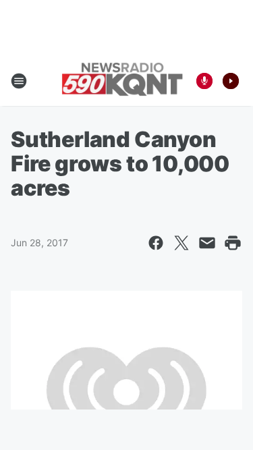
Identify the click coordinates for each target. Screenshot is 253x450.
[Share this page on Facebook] (155, 242)
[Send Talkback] (204, 81)
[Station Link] (122, 80)
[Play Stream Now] (231, 81)
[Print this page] (232, 242)
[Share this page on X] (181, 242)
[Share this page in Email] (207, 242)
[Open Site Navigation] (19, 81)
